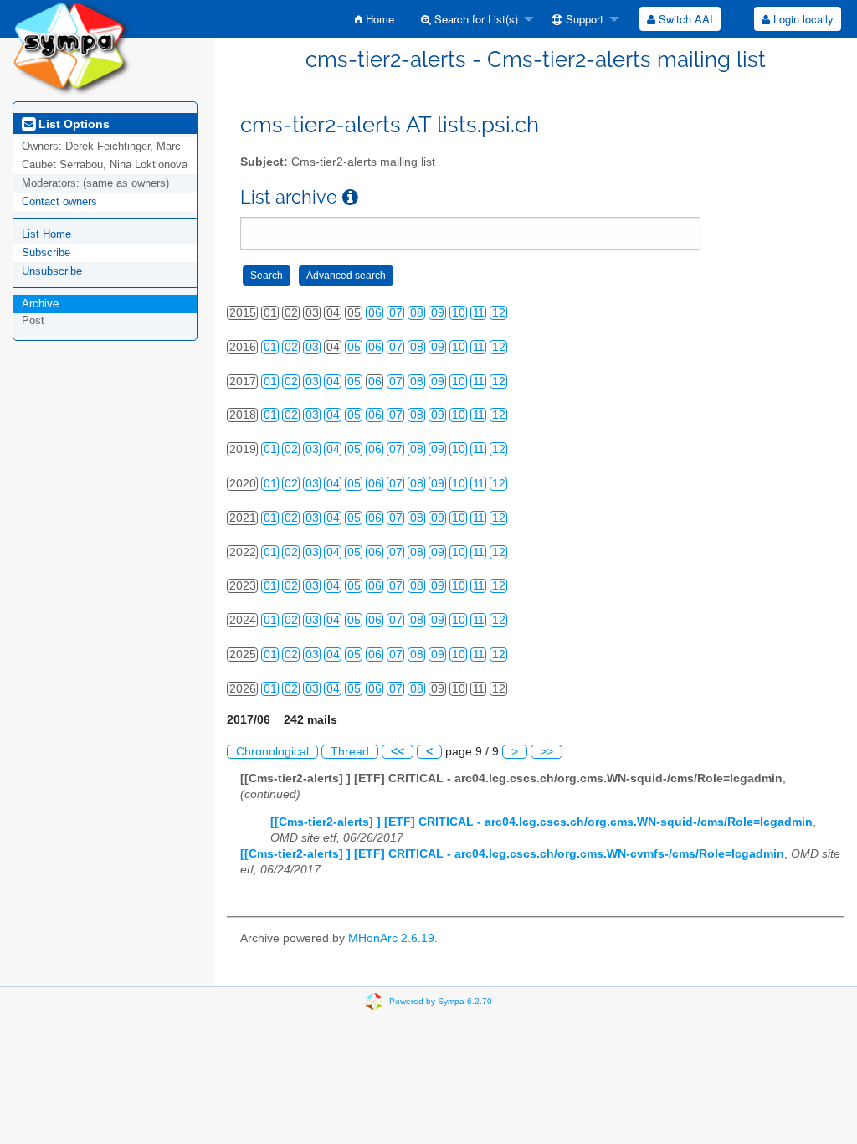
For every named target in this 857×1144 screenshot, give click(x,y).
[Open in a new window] (350, 197)
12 (498, 313)
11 (479, 313)
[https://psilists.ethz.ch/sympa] (72, 46)
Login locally (802, 19)
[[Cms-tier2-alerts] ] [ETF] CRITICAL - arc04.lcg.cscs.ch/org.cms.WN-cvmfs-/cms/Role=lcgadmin (512, 854)
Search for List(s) (474, 19)
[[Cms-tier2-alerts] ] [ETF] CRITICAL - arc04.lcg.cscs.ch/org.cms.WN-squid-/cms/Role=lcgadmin (541, 822)
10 (458, 313)
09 (437, 313)
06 (375, 313)
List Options (72, 124)
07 (396, 313)
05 (354, 347)
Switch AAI (684, 19)
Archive (40, 303)
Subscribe (46, 252)
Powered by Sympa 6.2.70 (440, 1001)
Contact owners (59, 201)
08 (416, 313)
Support (582, 19)
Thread (350, 751)
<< (397, 751)
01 (270, 347)
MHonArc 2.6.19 (391, 938)
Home (378, 19)
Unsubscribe (52, 271)
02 (291, 347)
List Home (46, 234)
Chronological (272, 751)
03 (312, 347)
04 (333, 381)
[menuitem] (374, 19)
